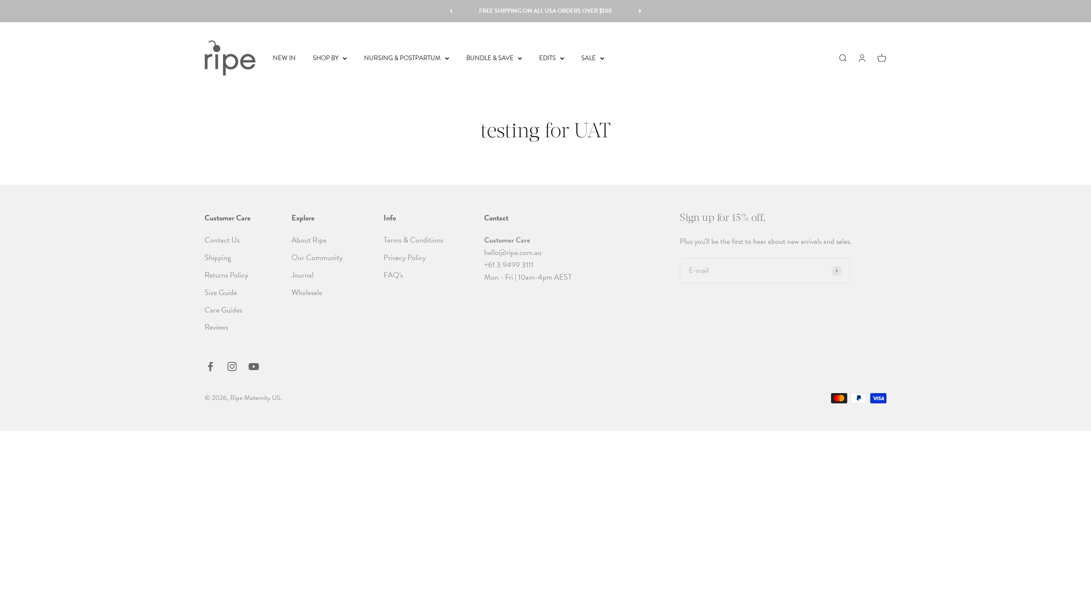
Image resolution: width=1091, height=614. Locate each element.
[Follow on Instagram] (232, 366)
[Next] (639, 11)
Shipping (218, 257)
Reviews (216, 327)
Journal (303, 275)
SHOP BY (325, 58)
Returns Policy (226, 275)
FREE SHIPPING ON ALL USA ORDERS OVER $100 (545, 10)
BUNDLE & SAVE (490, 58)
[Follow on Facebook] (210, 366)
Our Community (317, 257)
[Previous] (451, 11)
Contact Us (222, 240)
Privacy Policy (405, 257)
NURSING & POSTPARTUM (402, 58)
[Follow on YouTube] (254, 366)
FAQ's (393, 275)
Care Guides (223, 310)
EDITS (547, 58)
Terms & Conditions (413, 240)
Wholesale (307, 292)
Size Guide (221, 292)
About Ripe (309, 240)
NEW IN (284, 58)
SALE (588, 58)
